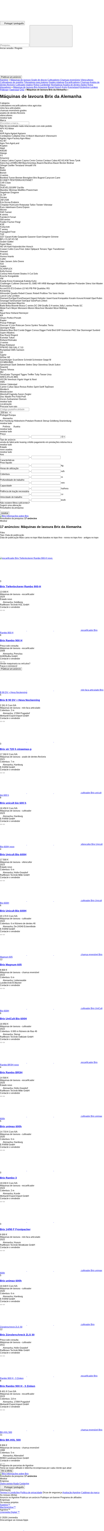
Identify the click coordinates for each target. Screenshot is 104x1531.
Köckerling (84, 87)
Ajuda (16, 1483)
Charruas (84, 82)
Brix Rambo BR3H (11, 1072)
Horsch (58, 87)
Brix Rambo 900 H (11, 640)
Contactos (24, 1483)
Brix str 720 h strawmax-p (16, 749)
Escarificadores (72, 82)
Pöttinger (4, 90)
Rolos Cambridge (41, 85)
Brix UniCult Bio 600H (13, 1018)
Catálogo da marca (90, 1492)
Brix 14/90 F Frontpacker (15, 1229)
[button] (52, 62)
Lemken (94, 87)
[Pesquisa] (51, 36)
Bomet (51, 87)
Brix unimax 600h (11, 1126)
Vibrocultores (87, 80)
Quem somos (6, 1483)
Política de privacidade (31, 1492)
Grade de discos (39, 80)
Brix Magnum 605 (11, 964)
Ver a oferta (6, 1471)
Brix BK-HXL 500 (10, 1439)
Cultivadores (53, 80)
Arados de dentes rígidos (75, 85)
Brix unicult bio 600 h (13, 803)
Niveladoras (57, 85)
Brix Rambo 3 (8, 1177)
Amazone (42, 87)
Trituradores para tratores (36, 82)
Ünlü (22, 90)
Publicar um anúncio (11, 669)
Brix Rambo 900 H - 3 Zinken (17, 1386)
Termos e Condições (10, 1492)
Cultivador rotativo (24, 85)
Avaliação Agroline (71, 1492)
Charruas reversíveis (70, 80)
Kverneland (73, 87)
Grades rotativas (56, 82)
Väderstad (14, 90)
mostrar (4, 513)
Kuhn (64, 87)
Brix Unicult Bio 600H (13, 854)
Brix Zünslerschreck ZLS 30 (17, 1334)
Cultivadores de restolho (11, 82)
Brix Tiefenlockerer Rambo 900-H (20, 586)
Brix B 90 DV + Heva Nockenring (20, 700)
